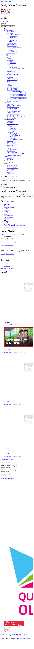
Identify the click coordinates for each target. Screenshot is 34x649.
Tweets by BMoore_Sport (7, 254)
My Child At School (12, 142)
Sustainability (13, 36)
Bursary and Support (12, 108)
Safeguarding (10, 131)
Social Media (10, 145)
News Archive (4, 459)
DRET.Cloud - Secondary (13, 87)
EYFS (11, 61)
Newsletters (13, 138)
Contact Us (6, 161)
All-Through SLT (11, 43)
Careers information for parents (18, 94)
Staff (8, 57)
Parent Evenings (11, 151)
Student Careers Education (13, 90)
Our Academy (10, 33)
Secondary (6, 73)
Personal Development (12, 115)
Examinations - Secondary (13, 99)
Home (5, 29)
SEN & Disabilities (12, 143)
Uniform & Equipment (12, 124)
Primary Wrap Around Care (17, 68)
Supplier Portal (10, 173)
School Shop (10, 166)
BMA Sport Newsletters (16, 139)
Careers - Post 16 (11, 112)
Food (8, 64)
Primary (6, 54)
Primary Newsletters (15, 135)
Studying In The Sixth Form (14, 105)
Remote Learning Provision (14, 155)
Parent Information (9, 119)
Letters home (10, 141)
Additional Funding (12, 46)
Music (8, 82)
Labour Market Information (17, 91)
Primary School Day (12, 71)
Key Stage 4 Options (12, 88)
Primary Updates (14, 134)
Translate (12, 26)
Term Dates (10, 126)
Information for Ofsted (12, 168)
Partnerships (10, 50)
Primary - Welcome (12, 56)
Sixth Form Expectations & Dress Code (17, 117)
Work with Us (13, 40)
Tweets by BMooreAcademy (8, 245)
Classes (9, 58)
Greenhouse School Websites (22, 638)
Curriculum (10, 60)
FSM (8, 146)
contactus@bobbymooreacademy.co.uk (7, 477)
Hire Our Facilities (11, 48)
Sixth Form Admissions (13, 109)
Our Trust (9, 38)
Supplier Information (27, 635)
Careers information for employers (18, 97)
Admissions (7, 156)
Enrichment (10, 65)
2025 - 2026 (13, 128)
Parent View (10, 170)
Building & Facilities (15, 34)
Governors (9, 41)
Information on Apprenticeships (18, 98)
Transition (9, 85)
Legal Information (14, 635)
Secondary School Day (13, 101)
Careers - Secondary (12, 78)
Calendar (9, 125)
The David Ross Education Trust (13, 634)
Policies (9, 148)
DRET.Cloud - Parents (12, 152)
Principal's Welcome (12, 31)
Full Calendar (4, 268)
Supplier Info (10, 172)
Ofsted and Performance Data (14, 47)
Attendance (10, 121)
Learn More (4, 184)
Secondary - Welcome (12, 74)
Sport (8, 81)
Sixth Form (6, 102)
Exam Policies (13, 149)
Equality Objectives (12, 44)
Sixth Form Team (11, 118)
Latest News (10, 132)
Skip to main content (6, 1)
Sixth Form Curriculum (13, 107)
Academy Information (9, 30)
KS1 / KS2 (13, 63)
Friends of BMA (14, 51)
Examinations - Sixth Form (13, 114)
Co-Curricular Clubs (12, 67)
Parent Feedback (11, 53)
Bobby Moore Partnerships (13, 111)
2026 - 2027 (13, 129)
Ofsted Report (10, 169)
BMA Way (9, 158)
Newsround (13, 136)
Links (5, 163)
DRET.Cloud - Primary (13, 70)
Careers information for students (18, 92)
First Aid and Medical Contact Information (17, 153)
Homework (10, 122)
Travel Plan (13, 37)
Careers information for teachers (18, 95)
